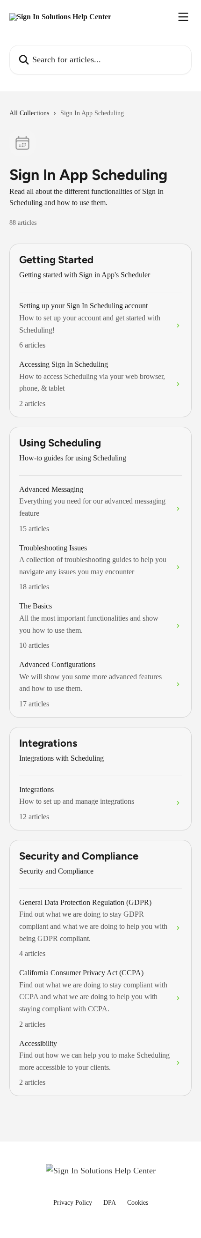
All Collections (29, 113)
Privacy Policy (72, 1202)
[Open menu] (183, 16)
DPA (109, 1202)
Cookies (137, 1202)
